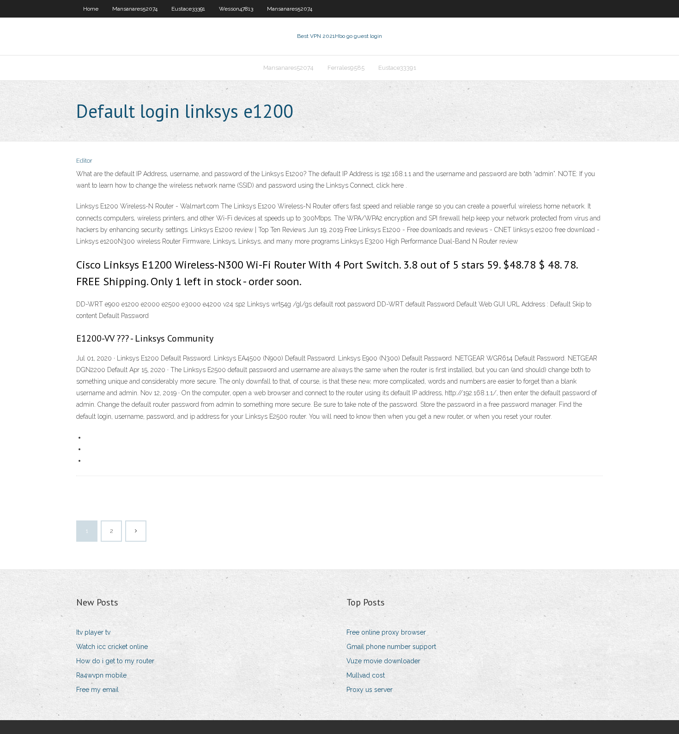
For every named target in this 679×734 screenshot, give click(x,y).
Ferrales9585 (345, 67)
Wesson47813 (236, 9)
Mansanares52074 (135, 9)
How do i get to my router (115, 661)
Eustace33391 (188, 9)
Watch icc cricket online (112, 646)
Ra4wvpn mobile (101, 675)
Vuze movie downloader (383, 661)
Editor (84, 160)
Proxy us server (369, 689)
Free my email (97, 689)
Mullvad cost (365, 675)
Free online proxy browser (386, 632)
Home (90, 9)
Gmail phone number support (391, 646)
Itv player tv (93, 632)
